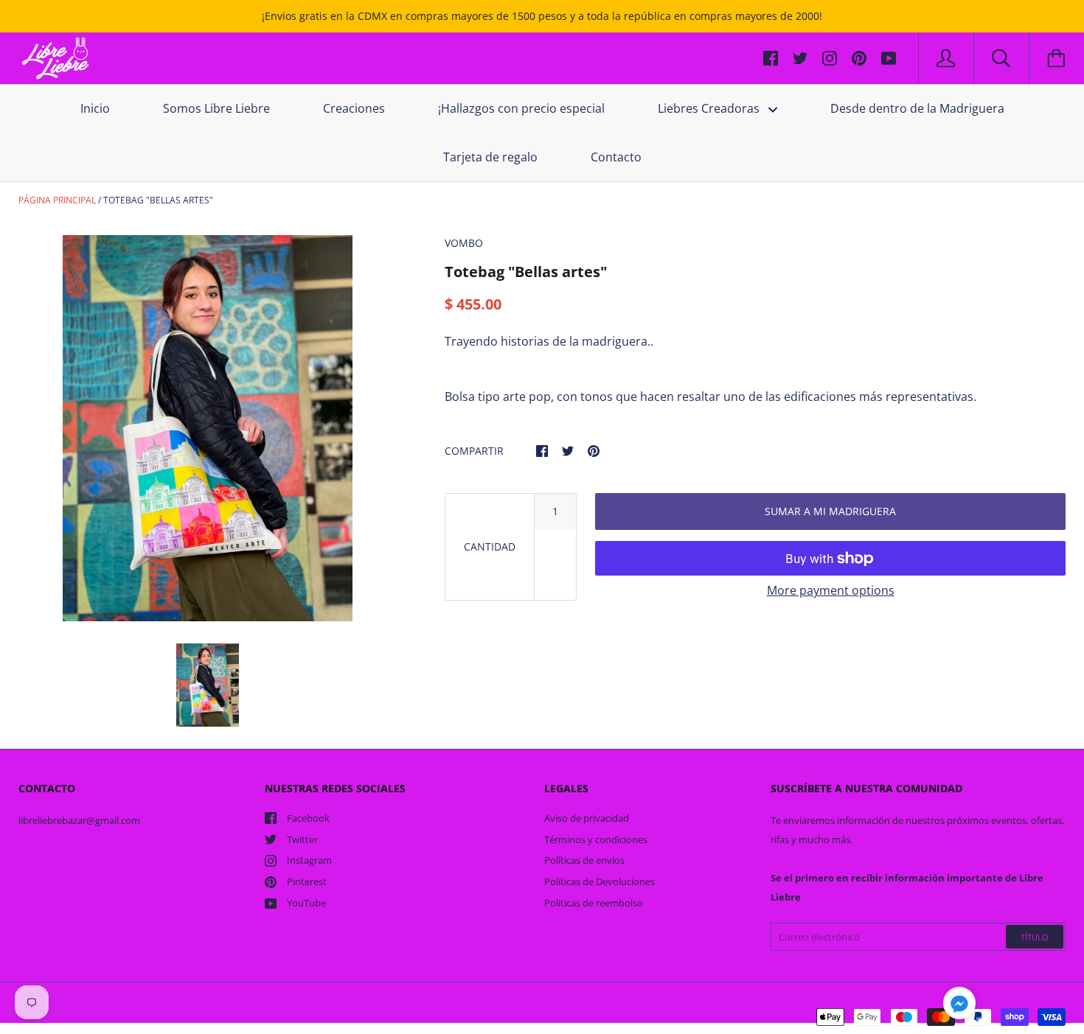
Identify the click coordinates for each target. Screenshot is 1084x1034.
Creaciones (354, 108)
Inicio (95, 108)
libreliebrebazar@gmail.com (79, 820)
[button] (959, 1005)
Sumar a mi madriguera (830, 511)
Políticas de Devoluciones (599, 881)
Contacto (616, 157)
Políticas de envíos (584, 860)
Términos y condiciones (595, 839)
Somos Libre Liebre (216, 108)
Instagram (309, 860)
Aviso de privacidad (586, 818)
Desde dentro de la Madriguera (917, 108)
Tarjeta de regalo (490, 157)
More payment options (830, 590)
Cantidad (489, 546)
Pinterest (307, 881)
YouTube (306, 902)
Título (1035, 937)
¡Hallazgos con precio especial (521, 108)
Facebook (308, 818)
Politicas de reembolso (593, 902)
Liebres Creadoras (710, 108)
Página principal (57, 200)
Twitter (302, 839)
